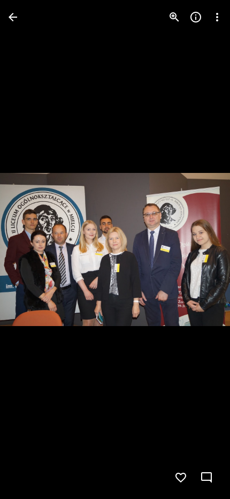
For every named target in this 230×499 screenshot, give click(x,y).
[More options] (217, 17)
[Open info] (195, 17)
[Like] (180, 477)
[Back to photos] (13, 17)
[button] (30, 249)
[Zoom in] (174, 17)
